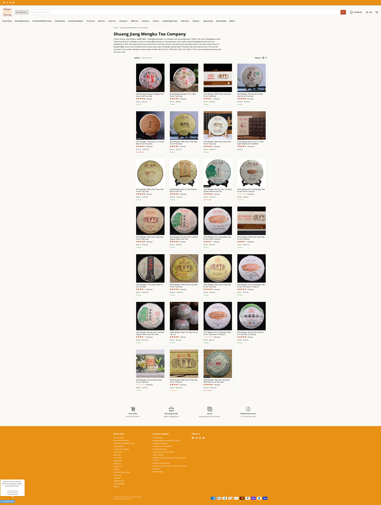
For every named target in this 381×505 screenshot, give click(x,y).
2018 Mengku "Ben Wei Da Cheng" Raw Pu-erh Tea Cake (250, 95)
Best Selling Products (22, 21)
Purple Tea (145, 21)
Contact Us (156, 469)
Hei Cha (155, 21)
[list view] (266, 57)
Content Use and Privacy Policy (164, 452)
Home (116, 27)
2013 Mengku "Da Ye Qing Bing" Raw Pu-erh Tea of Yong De (217, 238)
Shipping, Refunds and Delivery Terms (166, 440)
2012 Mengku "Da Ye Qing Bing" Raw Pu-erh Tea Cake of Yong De (251, 286)
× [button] (23, 478)
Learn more (12, 493)
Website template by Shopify (122, 499)
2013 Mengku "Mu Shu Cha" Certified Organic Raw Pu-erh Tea (184, 238)
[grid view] (263, 57)
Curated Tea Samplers (75, 21)
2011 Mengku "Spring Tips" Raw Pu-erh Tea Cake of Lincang (250, 333)
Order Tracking (158, 455)
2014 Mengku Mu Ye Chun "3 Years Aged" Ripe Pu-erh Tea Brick (250, 143)
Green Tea (112, 21)
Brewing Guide (158, 438)
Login (370, 12)
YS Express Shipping (160, 443)
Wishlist (232, 21)
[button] (15, 501)
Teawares (195, 21)
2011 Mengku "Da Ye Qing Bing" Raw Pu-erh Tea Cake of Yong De (217, 333)
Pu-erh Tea (90, 21)
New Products (7, 21)
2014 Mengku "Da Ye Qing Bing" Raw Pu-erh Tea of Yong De (251, 190)
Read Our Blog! (158, 472)
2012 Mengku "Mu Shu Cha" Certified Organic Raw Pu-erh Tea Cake (150, 333)
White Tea (134, 21)
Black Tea (101, 21)
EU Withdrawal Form (160, 449)
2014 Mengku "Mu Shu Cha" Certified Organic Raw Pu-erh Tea (218, 190)
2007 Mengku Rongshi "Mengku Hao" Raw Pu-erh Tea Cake (150, 95)
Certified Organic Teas (169, 21)
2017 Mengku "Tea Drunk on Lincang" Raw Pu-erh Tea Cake (150, 143)
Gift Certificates (221, 21)
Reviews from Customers (161, 463)
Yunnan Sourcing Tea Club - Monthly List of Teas (170, 466)
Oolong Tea (123, 21)
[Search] (343, 12)
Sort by (137, 58)
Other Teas (185, 21)
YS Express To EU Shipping (162, 446)
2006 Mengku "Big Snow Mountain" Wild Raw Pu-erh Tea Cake (217, 381)
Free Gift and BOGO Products (42, 21)
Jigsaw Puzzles (208, 21)
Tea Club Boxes (60, 21)
